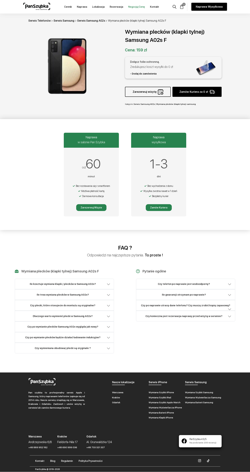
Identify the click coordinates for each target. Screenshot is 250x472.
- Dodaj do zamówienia (143, 73)
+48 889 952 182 (37, 447)
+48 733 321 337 (95, 447)
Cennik (68, 6)
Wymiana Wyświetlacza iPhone (165, 407)
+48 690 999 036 (67, 447)
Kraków (116, 397)
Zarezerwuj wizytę (144, 91)
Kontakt (154, 6)
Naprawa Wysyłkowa (209, 6)
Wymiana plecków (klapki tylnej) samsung (176, 104)
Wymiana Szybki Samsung (199, 392)
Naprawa (82, 6)
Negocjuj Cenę (136, 6)
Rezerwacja (116, 6)
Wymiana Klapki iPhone (161, 417)
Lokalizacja (98, 6)
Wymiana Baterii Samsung (199, 402)
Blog (52, 460)
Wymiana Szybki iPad (160, 397)
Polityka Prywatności (90, 460)
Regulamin (67, 460)
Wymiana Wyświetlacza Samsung (203, 397)
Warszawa (117, 392)
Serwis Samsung (64, 20)
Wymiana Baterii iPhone (161, 412)
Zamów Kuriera (158, 207)
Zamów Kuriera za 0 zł (193, 91)
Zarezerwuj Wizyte (91, 207)
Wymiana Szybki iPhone (161, 392)
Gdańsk (116, 402)
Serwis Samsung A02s (91, 20)
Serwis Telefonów (39, 20)
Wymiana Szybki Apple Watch (164, 402)
